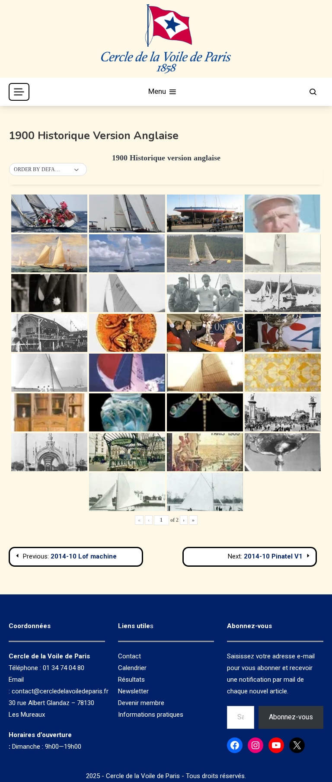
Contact (129, 656)
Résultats (131, 679)
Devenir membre (141, 703)
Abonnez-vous (291, 717)
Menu (158, 91)
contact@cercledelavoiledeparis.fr (60, 691)
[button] (48, 169)
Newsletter (133, 691)
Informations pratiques (150, 714)
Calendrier (132, 668)
